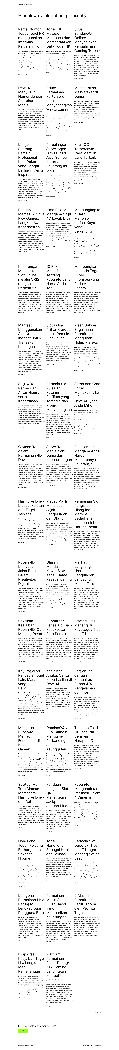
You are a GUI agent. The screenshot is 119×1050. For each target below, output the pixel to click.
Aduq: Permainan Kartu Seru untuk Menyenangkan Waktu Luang (59, 98)
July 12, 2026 (77, 882)
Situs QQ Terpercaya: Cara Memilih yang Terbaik (85, 151)
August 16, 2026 (22, 427)
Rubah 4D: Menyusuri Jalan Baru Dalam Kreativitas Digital (27, 573)
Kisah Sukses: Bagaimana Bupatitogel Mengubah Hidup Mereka (86, 334)
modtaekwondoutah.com (25, 4)
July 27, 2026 (21, 542)
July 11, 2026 (49, 945)
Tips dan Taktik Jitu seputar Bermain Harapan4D (87, 734)
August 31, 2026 (22, 74)
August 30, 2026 (78, 78)
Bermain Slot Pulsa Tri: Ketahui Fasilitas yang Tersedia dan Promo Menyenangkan (59, 397)
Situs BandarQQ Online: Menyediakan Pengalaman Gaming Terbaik (87, 40)
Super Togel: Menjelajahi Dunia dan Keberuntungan (59, 453)
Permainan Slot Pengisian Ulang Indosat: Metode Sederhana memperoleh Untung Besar (87, 514)
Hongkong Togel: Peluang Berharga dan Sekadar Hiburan (30, 849)
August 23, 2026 (50, 196)
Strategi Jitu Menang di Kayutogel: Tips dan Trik (87, 627)
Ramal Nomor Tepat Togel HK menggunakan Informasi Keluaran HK (31, 38)
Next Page (97, 1012)
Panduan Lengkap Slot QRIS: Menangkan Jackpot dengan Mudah (58, 795)
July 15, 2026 (77, 768)
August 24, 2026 (22, 200)
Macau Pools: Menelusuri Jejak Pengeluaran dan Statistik (57, 510)
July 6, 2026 (49, 1006)
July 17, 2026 (21, 775)
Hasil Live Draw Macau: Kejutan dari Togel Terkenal (31, 507)
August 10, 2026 (78, 433)
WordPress (98, 1045)
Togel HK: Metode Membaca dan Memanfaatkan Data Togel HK (58, 38)
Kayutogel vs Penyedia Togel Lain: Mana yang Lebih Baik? (31, 679)
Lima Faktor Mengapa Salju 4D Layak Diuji (58, 214)
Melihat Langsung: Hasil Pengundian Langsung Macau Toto (84, 573)
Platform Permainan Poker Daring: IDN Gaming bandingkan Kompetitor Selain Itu (57, 967)
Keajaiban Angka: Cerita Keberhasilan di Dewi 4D (59, 677)
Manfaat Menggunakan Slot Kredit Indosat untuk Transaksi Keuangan (30, 336)
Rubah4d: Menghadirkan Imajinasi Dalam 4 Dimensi (87, 790)
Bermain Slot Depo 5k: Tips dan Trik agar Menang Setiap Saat (87, 849)
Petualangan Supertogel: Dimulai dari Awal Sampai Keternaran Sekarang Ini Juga (57, 157)
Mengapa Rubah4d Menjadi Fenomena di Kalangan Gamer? (29, 738)
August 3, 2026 (78, 492)
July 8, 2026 (77, 938)
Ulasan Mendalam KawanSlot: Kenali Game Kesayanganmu (59, 571)
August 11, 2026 (50, 437)
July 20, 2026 (50, 712)
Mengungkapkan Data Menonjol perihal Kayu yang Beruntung (87, 220)
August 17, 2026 (22, 316)
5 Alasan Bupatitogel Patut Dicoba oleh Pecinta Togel (85, 904)
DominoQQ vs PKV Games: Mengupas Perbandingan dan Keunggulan (58, 738)
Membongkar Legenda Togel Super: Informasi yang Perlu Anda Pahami (86, 277)
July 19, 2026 (77, 718)
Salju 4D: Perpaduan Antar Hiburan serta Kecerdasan (29, 392)
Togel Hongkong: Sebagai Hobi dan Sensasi (57, 847)
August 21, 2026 (78, 257)
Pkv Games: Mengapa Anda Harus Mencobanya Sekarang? (87, 455)
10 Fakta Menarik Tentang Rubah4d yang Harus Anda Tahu (58, 277)
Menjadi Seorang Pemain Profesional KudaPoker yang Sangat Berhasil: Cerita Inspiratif (31, 159)
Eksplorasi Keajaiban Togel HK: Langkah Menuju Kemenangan (31, 962)
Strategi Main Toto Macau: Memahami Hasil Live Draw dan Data (31, 793)
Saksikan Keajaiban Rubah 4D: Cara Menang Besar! (31, 627)
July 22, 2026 (21, 661)
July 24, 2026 (77, 553)
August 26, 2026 (78, 122)
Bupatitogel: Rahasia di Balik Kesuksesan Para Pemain (59, 627)
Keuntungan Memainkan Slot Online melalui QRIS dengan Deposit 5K (28, 277)
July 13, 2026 (49, 880)
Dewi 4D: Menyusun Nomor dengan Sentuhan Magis (30, 96)
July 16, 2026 (49, 775)
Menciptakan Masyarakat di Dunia (86, 92)
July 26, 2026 (49, 544)
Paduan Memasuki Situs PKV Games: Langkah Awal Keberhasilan (31, 218)
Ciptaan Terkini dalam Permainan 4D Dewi (30, 453)
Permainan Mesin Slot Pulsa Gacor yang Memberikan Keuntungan (56, 906)
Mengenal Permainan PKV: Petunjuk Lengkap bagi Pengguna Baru (31, 904)
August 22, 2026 (50, 246)
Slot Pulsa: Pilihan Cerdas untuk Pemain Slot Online (58, 331)
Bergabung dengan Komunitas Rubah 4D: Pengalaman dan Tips (84, 682)
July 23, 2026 (21, 611)
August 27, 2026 (50, 135)
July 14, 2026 (77, 825)
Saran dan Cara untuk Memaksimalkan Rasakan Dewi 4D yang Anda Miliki (87, 394)
